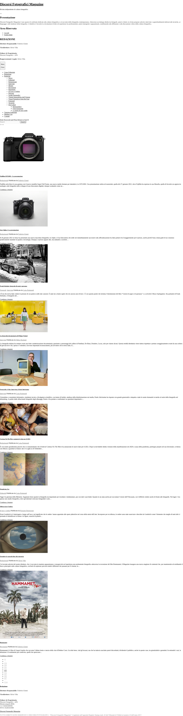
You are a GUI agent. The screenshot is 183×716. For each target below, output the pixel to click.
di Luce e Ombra (14, 91)
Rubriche (7, 76)
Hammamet (3, 642)
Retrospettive (17, 107)
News (10, 78)
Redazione (7, 74)
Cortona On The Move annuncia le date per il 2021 (15, 439)
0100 (6, 682)
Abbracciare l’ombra (6, 506)
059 (5, 663)
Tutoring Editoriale (10, 112)
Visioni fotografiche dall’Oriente (19, 97)
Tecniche (11, 103)
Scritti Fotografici (14, 95)
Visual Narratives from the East (18, 99)
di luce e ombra (5, 511)
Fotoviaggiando (18, 109)
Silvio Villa (22, 561)
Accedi (6, 33)
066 (5, 677)
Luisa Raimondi (28, 290)
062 (5, 669)
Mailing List (8, 114)
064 (5, 673)
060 (5, 665)
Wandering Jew (4, 489)
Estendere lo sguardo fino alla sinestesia (12, 556)
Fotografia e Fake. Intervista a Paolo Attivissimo (14, 389)
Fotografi (11, 101)
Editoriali (11, 80)
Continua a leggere (6, 190)
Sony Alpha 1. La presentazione (9, 230)
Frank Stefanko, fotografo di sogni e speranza (13, 286)
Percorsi (11, 93)
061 (5, 667)
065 (5, 675)
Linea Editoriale (9, 72)
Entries (8, 35)
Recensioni (12, 88)
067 (5, 678)
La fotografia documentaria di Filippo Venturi (14, 336)
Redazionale (12, 82)
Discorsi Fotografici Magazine (21, 4)
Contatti (7, 116)
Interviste (11, 84)
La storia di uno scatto (20, 110)
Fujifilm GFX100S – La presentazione (11, 176)
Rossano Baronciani (27, 511)
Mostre (10, 86)
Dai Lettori (12, 105)
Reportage (11, 89)
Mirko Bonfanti (21, 340)
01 (5, 659)
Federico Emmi (23, 180)
